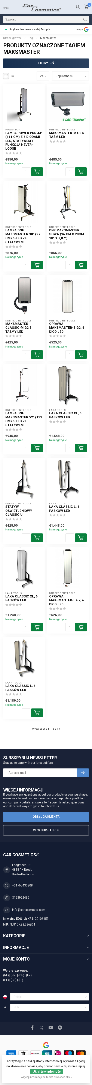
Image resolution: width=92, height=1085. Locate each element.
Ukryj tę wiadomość (47, 1071)
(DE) (21, 975)
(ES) (13, 980)
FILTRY (43, 63)
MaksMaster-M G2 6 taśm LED (66, 135)
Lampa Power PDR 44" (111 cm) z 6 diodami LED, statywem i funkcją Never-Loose (23, 141)
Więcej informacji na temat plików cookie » (47, 1077)
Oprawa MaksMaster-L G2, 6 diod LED (66, 600)
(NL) (6, 975)
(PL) (6, 980)
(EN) (13, 975)
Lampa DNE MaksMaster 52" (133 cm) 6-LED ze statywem (23, 419)
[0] (86, 7)
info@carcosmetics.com (28, 909)
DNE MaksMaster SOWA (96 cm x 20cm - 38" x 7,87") (67, 234)
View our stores (46, 830)
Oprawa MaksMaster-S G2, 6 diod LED (66, 328)
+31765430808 (22, 885)
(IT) (20, 980)
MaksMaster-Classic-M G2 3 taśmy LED (18, 328)
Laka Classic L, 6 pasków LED (64, 509)
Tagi (31, 37)
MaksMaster (48, 37)
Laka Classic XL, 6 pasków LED (65, 415)
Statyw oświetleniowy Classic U (18, 511)
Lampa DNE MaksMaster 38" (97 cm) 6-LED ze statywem (22, 236)
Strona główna (12, 37)
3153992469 (20, 897)
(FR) (29, 975)
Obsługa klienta (46, 816)
